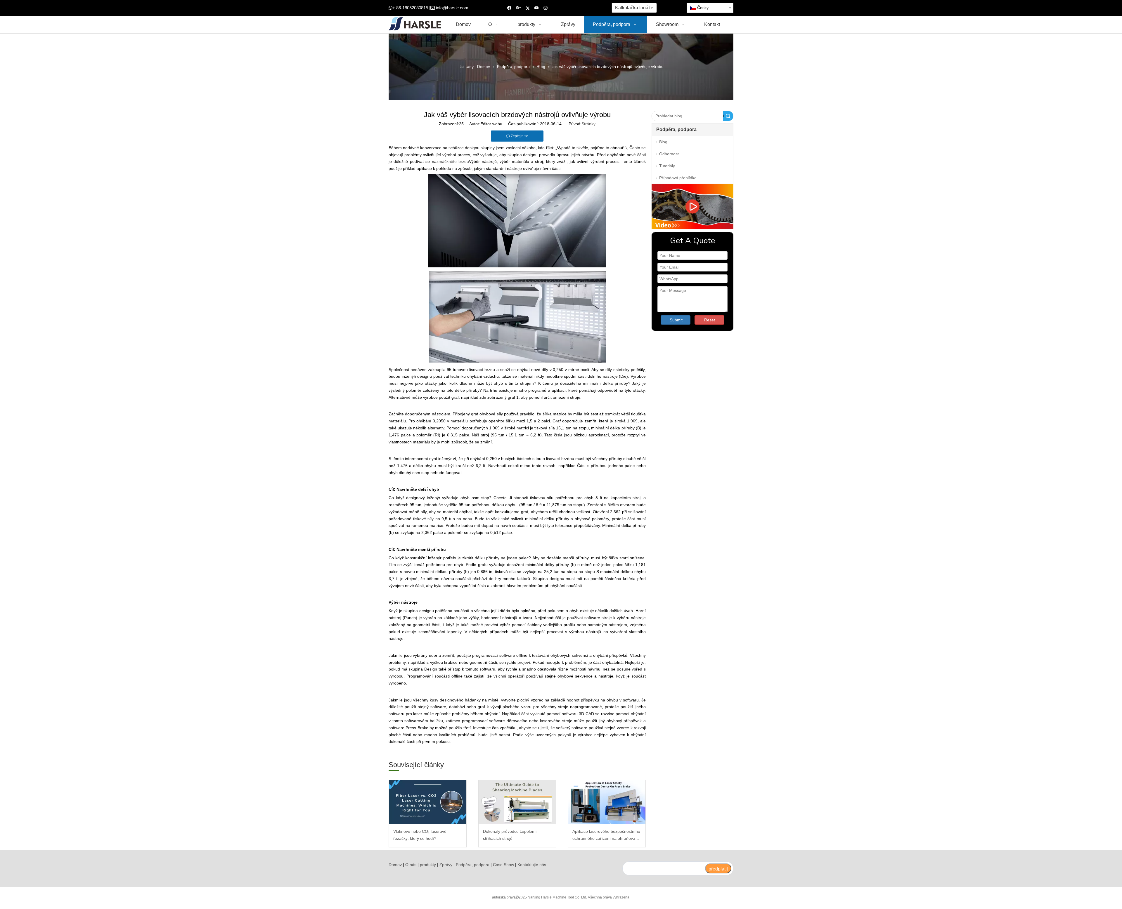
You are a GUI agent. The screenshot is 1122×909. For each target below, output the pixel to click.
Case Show (503, 864)
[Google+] (518, 8)
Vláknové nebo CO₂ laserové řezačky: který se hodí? (419, 835)
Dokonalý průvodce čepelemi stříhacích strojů (509, 835)
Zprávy (445, 864)
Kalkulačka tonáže (634, 7)
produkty (428, 864)
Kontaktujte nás (531, 864)
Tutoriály (667, 165)
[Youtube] (536, 8)
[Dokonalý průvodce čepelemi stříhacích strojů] (517, 802)
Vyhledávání (723, 116)
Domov (395, 864)
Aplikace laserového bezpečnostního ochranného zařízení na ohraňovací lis (606, 835)
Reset (709, 320)
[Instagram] (545, 8)
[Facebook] (509, 8)
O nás (410, 864)
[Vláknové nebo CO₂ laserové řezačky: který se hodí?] (427, 802)
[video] (692, 206)
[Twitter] (527, 8)
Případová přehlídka (678, 177)
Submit (676, 320)
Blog (663, 142)
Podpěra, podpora (472, 864)
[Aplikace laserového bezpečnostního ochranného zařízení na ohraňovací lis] (606, 802)
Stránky (588, 123)
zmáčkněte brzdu (453, 161)
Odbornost (669, 154)
